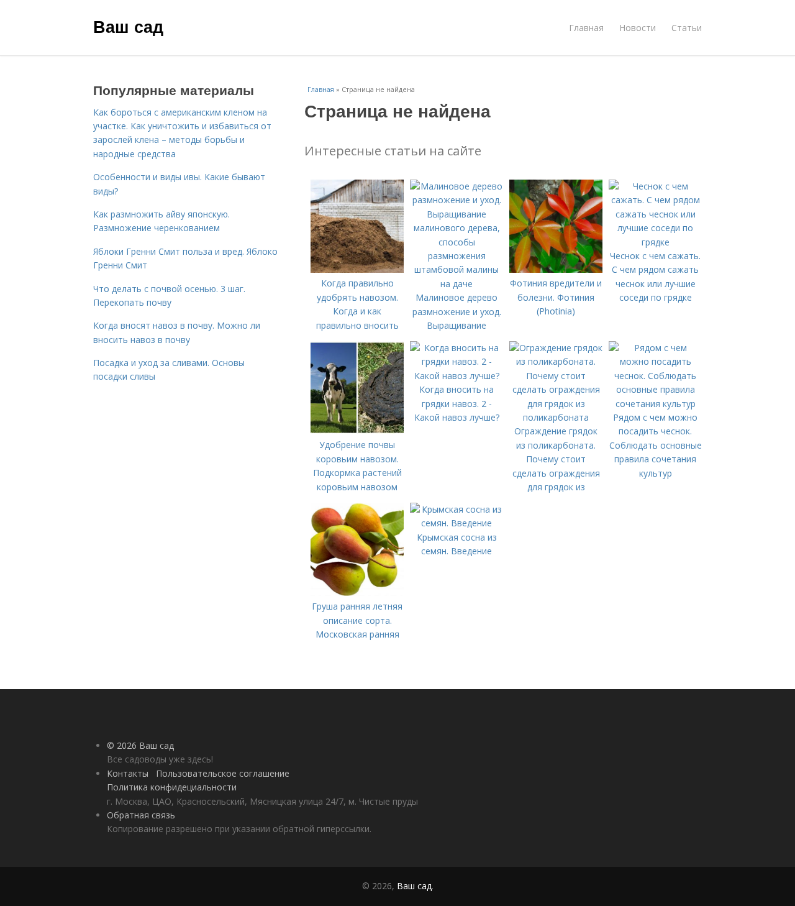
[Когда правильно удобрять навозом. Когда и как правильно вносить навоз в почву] (357, 269)
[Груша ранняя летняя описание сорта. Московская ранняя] (357, 592)
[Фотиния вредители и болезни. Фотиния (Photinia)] (555, 269)
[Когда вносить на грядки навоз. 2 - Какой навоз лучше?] (456, 376)
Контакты (127, 773)
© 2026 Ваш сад (140, 745)
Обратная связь (141, 815)
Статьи (686, 28)
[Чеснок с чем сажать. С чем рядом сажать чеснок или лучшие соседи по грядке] (655, 242)
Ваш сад (128, 26)
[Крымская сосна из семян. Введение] (456, 523)
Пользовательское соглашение (222, 773)
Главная (586, 28)
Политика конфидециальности (172, 787)
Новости (637, 28)
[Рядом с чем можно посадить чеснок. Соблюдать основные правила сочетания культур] (655, 404)
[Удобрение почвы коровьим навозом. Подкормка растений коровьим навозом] (357, 431)
